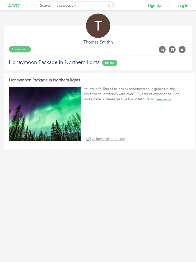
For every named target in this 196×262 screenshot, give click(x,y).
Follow (109, 63)
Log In (182, 5)
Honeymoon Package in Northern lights (44, 80)
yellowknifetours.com (108, 138)
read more (164, 99)
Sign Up (155, 5)
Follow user (20, 49)
